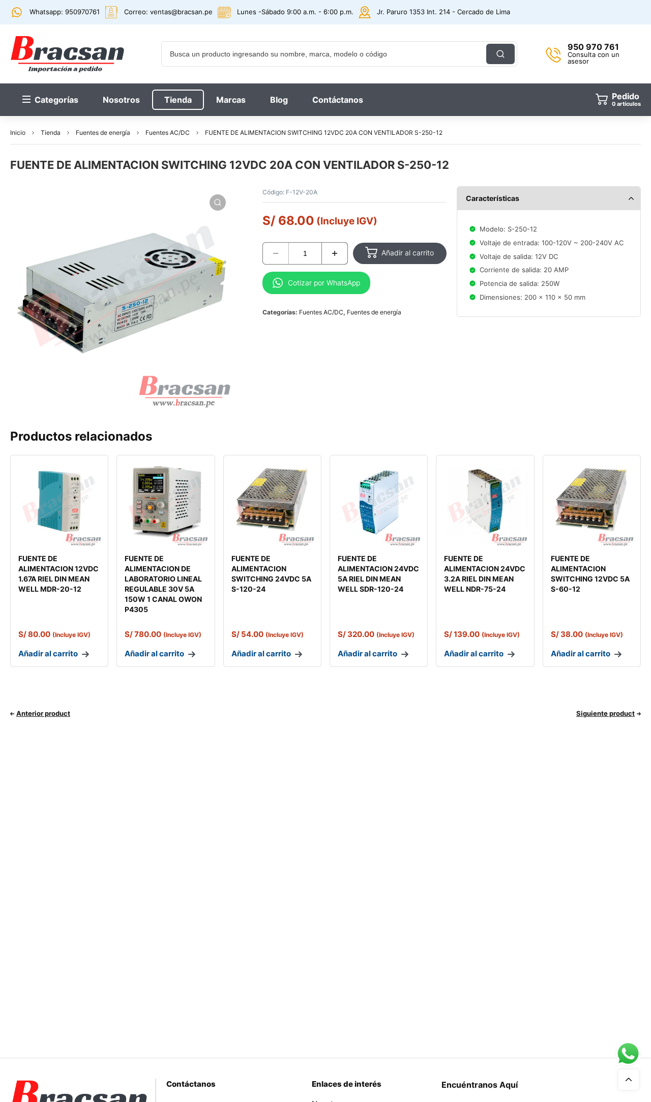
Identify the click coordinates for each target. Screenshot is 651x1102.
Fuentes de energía (103, 132)
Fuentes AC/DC (167, 132)
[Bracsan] (67, 54)
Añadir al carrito (407, 252)
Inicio (17, 132)
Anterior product (43, 713)
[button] (218, 202)
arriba (628, 1079)
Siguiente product (605, 713)
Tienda (51, 132)
